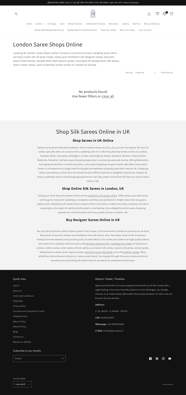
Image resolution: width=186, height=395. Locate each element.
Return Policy (19, 321)
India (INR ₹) (20, 384)
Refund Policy (19, 326)
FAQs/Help (18, 301)
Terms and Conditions (23, 296)
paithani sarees (131, 252)
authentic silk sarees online (102, 195)
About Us (17, 290)
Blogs (15, 331)
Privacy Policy (19, 306)
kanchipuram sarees (121, 243)
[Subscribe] (62, 358)
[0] (164, 14)
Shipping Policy (20, 316)
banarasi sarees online (97, 243)
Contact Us (18, 336)
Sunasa (170, 384)
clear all (108, 96)
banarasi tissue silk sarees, (99, 252)
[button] (16, 14)
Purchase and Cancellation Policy (28, 311)
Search (16, 285)
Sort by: (129, 72)
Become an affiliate (22, 342)
